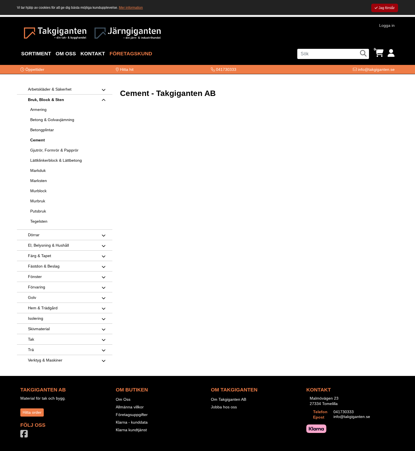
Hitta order (32, 412)
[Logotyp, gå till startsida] (55, 32)
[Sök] (363, 53)
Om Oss (123, 399)
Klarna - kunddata (132, 422)
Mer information (131, 8)
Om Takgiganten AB (228, 399)
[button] (32, 69)
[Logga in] (391, 53)
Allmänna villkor (130, 407)
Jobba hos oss (224, 407)
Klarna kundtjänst (131, 430)
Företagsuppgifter (132, 414)
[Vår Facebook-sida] (25, 435)
